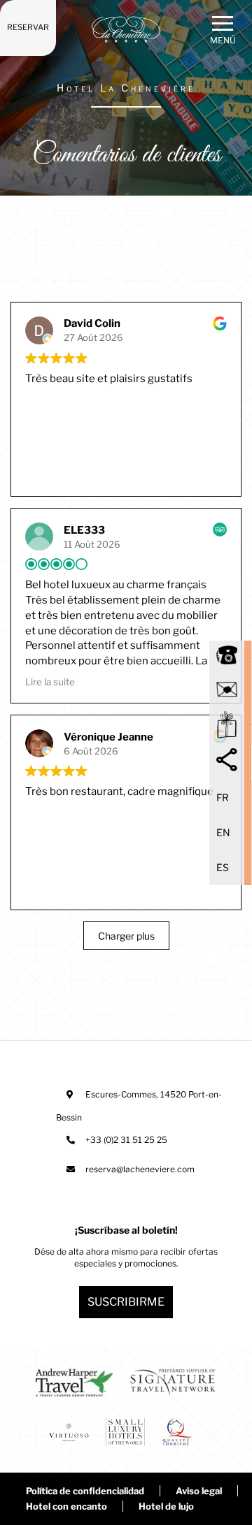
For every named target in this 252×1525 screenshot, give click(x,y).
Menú (223, 40)
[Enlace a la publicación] (74, 1384)
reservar (28, 27)
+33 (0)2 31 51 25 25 (126, 1139)
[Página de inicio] (126, 29)
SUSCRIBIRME (126, 1301)
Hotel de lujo (166, 1506)
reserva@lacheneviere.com (140, 1169)
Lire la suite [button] (50, 681)
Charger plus (126, 936)
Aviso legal (199, 1490)
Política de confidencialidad (85, 1490)
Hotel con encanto (66, 1506)
